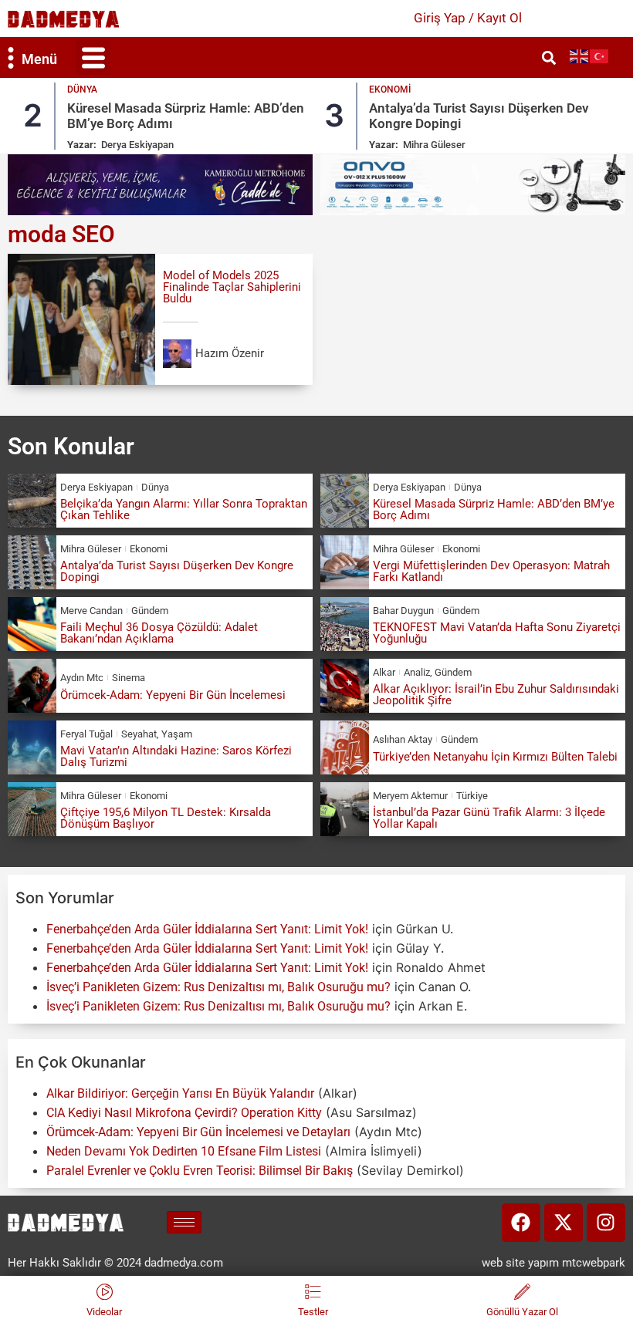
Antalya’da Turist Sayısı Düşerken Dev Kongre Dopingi (176, 571)
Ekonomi (390, 89)
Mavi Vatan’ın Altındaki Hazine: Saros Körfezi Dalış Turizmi (176, 756)
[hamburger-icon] (184, 1222)
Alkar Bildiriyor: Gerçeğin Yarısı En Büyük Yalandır (180, 1093)
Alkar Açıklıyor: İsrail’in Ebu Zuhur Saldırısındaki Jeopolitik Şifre (496, 694)
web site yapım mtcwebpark (553, 1263)
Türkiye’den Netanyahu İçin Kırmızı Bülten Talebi (495, 757)
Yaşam (176, 734)
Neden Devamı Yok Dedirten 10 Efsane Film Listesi (183, 1151)
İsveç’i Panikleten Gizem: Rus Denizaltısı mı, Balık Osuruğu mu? (218, 987)
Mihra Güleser (434, 145)
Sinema (128, 677)
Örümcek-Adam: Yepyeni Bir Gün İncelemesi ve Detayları (198, 1132)
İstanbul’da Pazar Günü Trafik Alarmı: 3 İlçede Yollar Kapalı (489, 818)
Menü (39, 59)
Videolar (104, 1312)
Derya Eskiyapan (137, 145)
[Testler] (313, 1292)
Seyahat (139, 734)
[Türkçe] (600, 56)
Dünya (82, 89)
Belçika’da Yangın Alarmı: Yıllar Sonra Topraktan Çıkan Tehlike (183, 509)
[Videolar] (104, 1292)
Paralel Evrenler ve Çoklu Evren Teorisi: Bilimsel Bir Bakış (199, 1170)
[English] (580, 56)
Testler (313, 1312)
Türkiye (472, 795)
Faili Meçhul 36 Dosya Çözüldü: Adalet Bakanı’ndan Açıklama (159, 633)
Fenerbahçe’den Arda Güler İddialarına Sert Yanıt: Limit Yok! (207, 929)
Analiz (417, 672)
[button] (93, 57)
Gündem (149, 610)
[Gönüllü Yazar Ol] (522, 1292)
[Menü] (11, 58)
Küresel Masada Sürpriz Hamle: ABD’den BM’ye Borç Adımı (493, 509)
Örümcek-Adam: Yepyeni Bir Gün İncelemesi (173, 695)
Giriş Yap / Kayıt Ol (468, 17)
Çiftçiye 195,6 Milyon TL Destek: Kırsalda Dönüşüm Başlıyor (165, 818)
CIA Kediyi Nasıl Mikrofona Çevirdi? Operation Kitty (184, 1112)
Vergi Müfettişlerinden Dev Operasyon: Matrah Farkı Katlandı (491, 571)
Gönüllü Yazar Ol (522, 1312)
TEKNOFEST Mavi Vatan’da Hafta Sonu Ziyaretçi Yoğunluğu (497, 633)
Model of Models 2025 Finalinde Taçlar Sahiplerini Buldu (232, 286)
